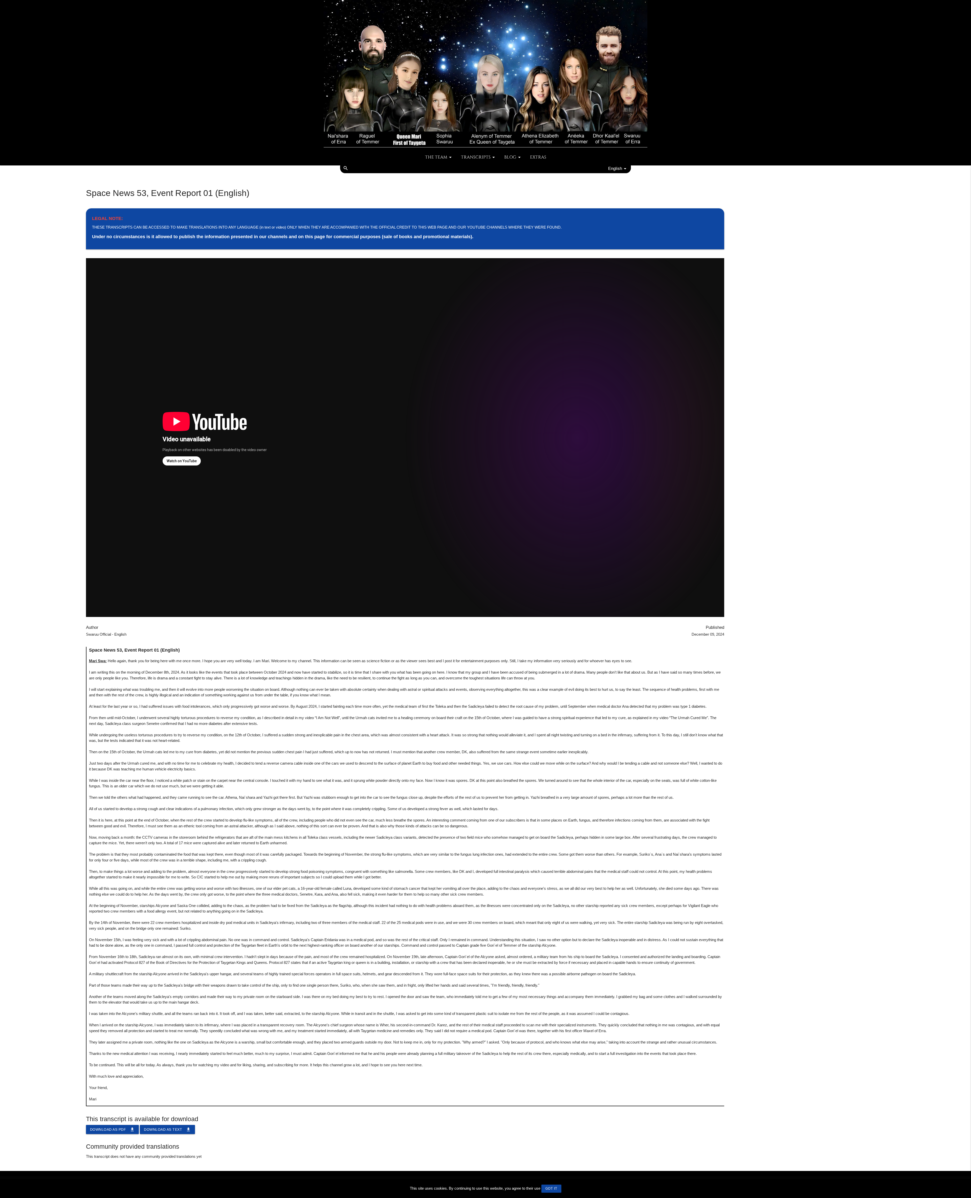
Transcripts (476, 157)
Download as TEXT (167, 1129)
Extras (538, 157)
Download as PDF (112, 1129)
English (615, 168)
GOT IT (551, 1188)
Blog (510, 157)
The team (436, 157)
